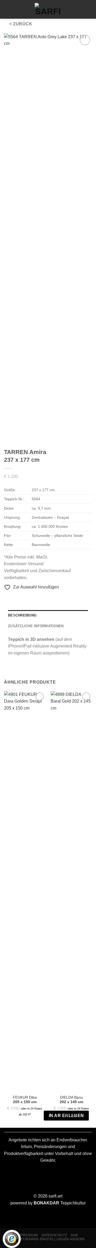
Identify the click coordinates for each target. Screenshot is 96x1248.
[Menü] (7, 9)
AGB (74, 1235)
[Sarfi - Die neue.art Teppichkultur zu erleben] (48, 9)
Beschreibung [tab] (22, 615)
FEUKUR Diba (25, 1099)
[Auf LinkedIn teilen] (40, 598)
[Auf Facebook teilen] (14, 598)
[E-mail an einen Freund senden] (27, 598)
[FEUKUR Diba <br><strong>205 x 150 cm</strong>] (24, 891)
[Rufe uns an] (87, 9)
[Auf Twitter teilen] (20, 598)
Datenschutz (54, 1235)
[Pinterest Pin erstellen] (33, 598)
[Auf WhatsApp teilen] (7, 598)
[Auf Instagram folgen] (78, 9)
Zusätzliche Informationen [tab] (35, 626)
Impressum (27, 1235)
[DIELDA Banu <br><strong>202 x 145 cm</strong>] (71, 891)
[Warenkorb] (16, 9)
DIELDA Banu (71, 1099)
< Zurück (21, 24)
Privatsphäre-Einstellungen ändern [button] (49, 1239)
